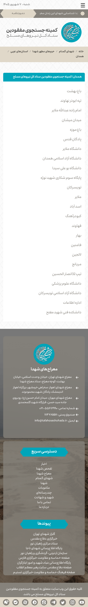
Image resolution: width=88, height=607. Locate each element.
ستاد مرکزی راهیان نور (44, 544)
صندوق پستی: (59, 415)
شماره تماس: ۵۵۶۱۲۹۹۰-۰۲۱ (57, 408)
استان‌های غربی (19, 52)
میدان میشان (71, 120)
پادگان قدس (72, 140)
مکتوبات (44, 488)
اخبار (44, 464)
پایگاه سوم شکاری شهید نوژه (61, 178)
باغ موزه (75, 130)
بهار (78, 236)
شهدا (44, 483)
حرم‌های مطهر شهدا (43, 52)
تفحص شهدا (44, 469)
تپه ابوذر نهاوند (70, 101)
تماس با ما (44, 502)
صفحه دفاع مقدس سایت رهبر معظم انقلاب (44, 567)
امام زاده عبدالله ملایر (66, 111)
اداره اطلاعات (72, 303)
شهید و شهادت (44, 497)
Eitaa (44, 602)
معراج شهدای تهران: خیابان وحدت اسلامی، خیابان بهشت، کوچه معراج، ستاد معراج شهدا (42, 379)
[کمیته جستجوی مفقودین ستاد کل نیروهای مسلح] (44, 32)
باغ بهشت (74, 91)
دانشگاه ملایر (72, 149)
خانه (81, 52)
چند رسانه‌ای (44, 493)
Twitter (63, 602)
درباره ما (44, 507)
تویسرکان (74, 188)
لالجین (76, 255)
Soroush (34, 602)
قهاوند (76, 226)
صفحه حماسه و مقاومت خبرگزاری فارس (44, 558)
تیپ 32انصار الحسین (66, 274)
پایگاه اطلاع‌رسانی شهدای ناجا (44, 548)
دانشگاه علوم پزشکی (66, 284)
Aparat (25, 602)
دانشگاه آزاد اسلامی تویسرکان (59, 293)
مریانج (76, 265)
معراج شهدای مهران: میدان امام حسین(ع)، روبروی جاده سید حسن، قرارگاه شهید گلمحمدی (42, 400)
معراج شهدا (44, 474)
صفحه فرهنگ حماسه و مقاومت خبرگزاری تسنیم (44, 572)
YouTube (82, 602)
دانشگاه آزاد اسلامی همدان (62, 159)
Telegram (53, 602)
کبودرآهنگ (73, 216)
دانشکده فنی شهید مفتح (63, 313)
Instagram (72, 602)
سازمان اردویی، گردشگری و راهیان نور (44, 553)
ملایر (78, 197)
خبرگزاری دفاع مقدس (44, 539)
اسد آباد (75, 207)
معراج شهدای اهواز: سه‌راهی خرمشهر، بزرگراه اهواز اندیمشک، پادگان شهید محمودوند (42, 390)
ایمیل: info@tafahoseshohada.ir (55, 421)
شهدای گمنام (66, 52)
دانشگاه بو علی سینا (66, 169)
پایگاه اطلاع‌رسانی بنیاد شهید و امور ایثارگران (44, 563)
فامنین (76, 245)
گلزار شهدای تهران (44, 534)
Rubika (6, 602)
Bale (15, 602)
